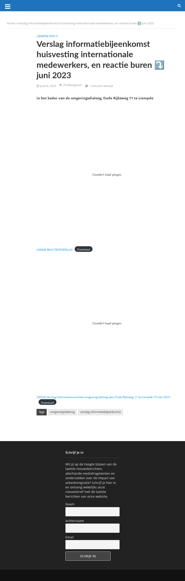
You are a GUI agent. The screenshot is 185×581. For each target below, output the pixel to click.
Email (69, 537)
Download (83, 249)
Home (11, 23)
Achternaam (74, 521)
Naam (69, 504)
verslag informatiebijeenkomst (100, 412)
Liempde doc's (47, 36)
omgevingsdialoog (62, 412)
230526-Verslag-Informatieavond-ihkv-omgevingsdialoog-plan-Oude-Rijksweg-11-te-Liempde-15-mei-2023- (104, 397)
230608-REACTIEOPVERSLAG (55, 249)
